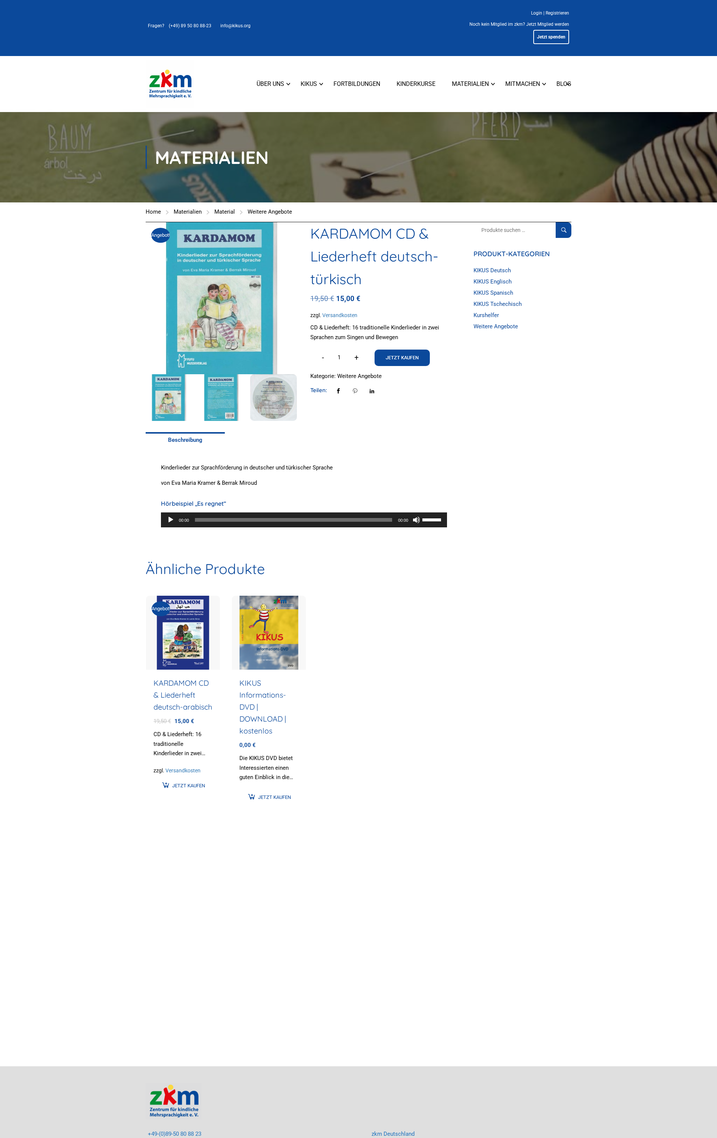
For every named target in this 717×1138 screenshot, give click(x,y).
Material (224, 211)
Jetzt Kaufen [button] (188, 785)
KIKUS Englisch (493, 281)
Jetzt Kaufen (402, 357)
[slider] (432, 519)
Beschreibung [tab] (185, 440)
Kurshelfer (486, 315)
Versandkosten (339, 315)
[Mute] (416, 520)
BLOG (563, 83)
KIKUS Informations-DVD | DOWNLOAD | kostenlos (262, 706)
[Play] (170, 520)
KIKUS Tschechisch (498, 304)
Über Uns (270, 83)
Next (305, 298)
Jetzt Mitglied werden (547, 24)
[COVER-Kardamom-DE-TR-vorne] (222, 298)
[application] (304, 519)
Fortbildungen (356, 83)
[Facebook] (338, 390)
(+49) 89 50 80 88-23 (190, 25)
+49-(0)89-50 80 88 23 (174, 1134)
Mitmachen (522, 83)
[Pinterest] (355, 390)
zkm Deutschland (393, 1134)
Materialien (470, 83)
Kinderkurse (416, 83)
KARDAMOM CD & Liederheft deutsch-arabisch (182, 694)
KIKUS (309, 83)
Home (153, 211)
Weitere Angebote (270, 211)
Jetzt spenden (551, 37)
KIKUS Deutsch (492, 270)
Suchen (566, 230)
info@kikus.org (235, 25)
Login (536, 13)
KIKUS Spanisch (493, 292)
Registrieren (557, 13)
